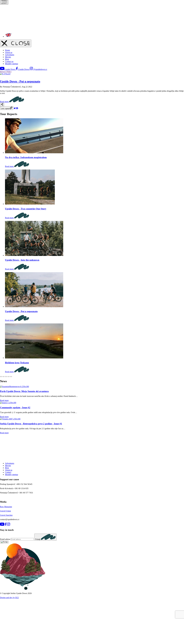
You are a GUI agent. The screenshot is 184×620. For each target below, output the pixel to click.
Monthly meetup (11, 64)
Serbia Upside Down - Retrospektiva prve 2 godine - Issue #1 (31, 423)
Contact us (9, 61)
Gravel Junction (6, 515)
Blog (7, 59)
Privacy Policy (6, 72)
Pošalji (38, 539)
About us (8, 52)
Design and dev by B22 (9, 597)
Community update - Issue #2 (15, 407)
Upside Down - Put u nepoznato (20, 81)
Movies (8, 57)
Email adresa (5, 539)
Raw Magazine (6, 507)
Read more (4, 102)
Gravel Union (5, 511)
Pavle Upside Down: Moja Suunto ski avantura (24, 391)
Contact (8, 472)
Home (7, 50)
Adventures (9, 55)
